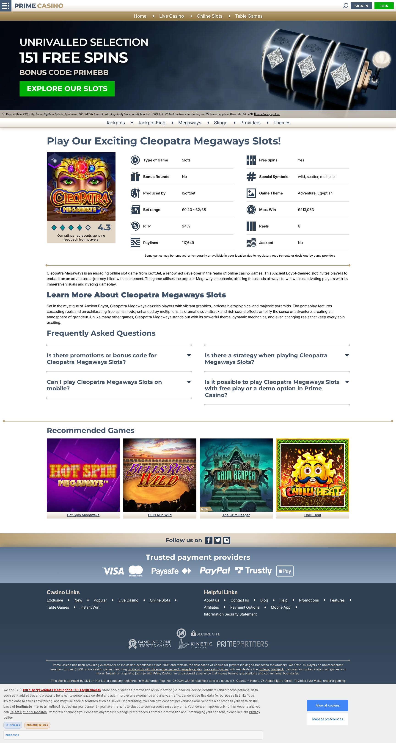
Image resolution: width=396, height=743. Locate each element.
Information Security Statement (230, 614)
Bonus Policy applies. (267, 114)
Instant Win (89, 607)
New (78, 600)
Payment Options (244, 607)
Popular (100, 600)
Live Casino (171, 16)
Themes (281, 122)
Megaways (189, 122)
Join (384, 6)
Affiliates (211, 607)
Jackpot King (151, 122)
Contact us (240, 600)
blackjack (277, 669)
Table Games (248, 16)
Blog (264, 600)
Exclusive (55, 600)
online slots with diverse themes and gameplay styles (165, 669)
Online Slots (209, 16)
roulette (263, 669)
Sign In (361, 6)
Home (140, 16)
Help (284, 600)
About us (211, 600)
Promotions (309, 600)
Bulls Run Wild (160, 515)
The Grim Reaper (236, 515)
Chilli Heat (312, 515)
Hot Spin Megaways (83, 515)
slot (314, 273)
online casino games (245, 273)
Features (337, 600)
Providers (250, 122)
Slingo (221, 122)
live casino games (216, 669)
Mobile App (281, 607)
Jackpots (115, 122)
